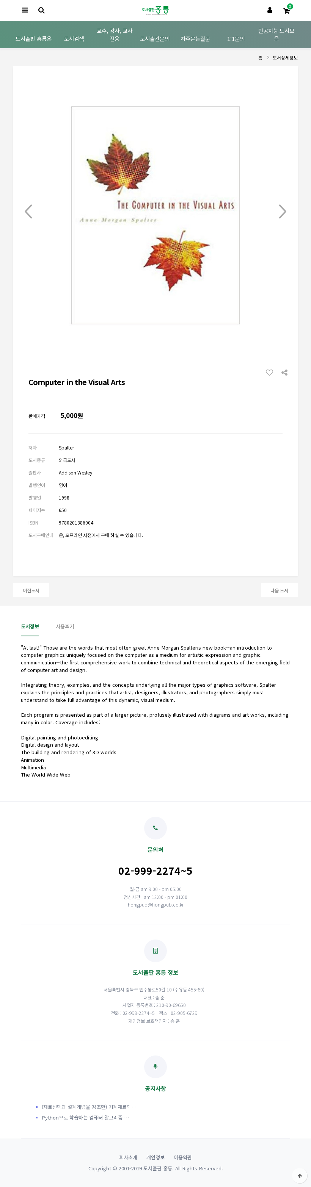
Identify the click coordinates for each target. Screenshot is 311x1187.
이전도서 (31, 590)
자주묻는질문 (195, 38)
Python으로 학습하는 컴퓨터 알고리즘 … (85, 1117)
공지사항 (155, 1088)
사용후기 (65, 626)
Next (282, 211)
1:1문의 (236, 38)
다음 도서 (279, 590)
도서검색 (74, 38)
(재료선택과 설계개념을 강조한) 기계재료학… (89, 1106)
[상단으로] (299, 1175)
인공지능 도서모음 (276, 34)
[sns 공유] (284, 371)
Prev (28, 211)
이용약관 (183, 1157)
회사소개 (128, 1157)
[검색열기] (41, 10)
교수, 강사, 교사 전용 (114, 34)
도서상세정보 (285, 57)
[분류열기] (24, 10)
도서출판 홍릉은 (34, 38)
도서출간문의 (155, 38)
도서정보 (30, 626)
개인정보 (155, 1157)
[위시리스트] (271, 372)
